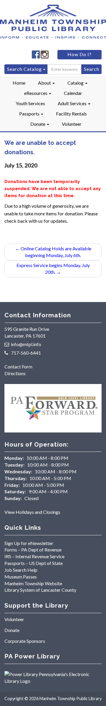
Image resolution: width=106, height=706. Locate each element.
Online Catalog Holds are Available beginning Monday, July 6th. (53, 252)
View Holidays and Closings (32, 512)
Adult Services (72, 103)
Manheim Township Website (33, 583)
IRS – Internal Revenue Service (34, 556)
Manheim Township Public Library (70, 698)
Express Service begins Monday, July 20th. (53, 268)
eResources (36, 93)
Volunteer (72, 124)
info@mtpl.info (26, 344)
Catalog (76, 82)
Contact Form (18, 366)
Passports (29, 113)
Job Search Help (20, 570)
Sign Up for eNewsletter (28, 543)
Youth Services (30, 103)
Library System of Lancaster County (40, 590)
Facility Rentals (71, 113)
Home (19, 82)
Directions (15, 373)
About (45, 82)
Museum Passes (20, 576)
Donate (38, 124)
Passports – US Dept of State (33, 563)
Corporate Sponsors (24, 641)
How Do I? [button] (79, 54)
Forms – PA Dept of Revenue (33, 549)
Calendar (73, 93)
